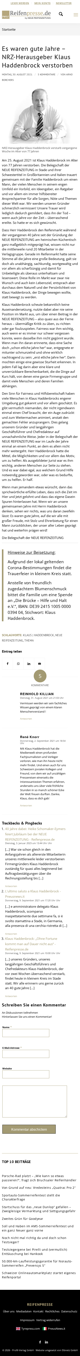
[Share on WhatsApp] (18, 664)
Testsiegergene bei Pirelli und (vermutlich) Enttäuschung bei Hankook (34, 1251)
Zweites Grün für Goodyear (22, 1219)
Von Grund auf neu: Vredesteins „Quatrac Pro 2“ (39, 1188)
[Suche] (62, 14)
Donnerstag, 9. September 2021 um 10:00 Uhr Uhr (32, 953)
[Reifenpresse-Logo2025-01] (26, 14)
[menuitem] (20, 3)
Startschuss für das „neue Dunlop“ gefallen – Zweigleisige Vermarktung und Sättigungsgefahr (39, 1209)
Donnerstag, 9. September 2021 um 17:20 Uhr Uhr (32, 900)
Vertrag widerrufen (48, 1320)
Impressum (27, 1320)
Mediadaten (24, 1311)
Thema (29, 640)
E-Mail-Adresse (12, 1048)
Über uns (9, 1311)
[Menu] (76, 15)
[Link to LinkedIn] (46, 1342)
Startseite (9, 29)
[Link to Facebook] (40, 1342)
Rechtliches (52, 1311)
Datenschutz (69, 1311)
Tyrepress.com (30, 1328)
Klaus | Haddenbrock (38, 635)
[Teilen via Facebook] (7, 664)
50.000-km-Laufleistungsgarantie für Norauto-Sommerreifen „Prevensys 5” (37, 1263)
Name (7, 1027)
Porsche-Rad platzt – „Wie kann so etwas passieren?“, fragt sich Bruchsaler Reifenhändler (39, 1178)
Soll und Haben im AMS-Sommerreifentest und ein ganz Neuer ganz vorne (38, 1228)
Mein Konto (42, 3)
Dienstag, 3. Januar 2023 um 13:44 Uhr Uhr (28, 843)
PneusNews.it (56, 1328)
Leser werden (20, 3)
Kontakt (38, 1311)
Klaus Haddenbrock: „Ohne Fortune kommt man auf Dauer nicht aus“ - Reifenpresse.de (31, 943)
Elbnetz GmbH (70, 1350)
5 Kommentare (46, 74)
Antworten (26, 718)
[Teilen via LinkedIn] (29, 664)
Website (7, 1068)
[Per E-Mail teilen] (39, 664)
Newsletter (64, 3)
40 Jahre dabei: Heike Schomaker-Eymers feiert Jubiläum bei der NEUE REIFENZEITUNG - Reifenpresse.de (35, 834)
